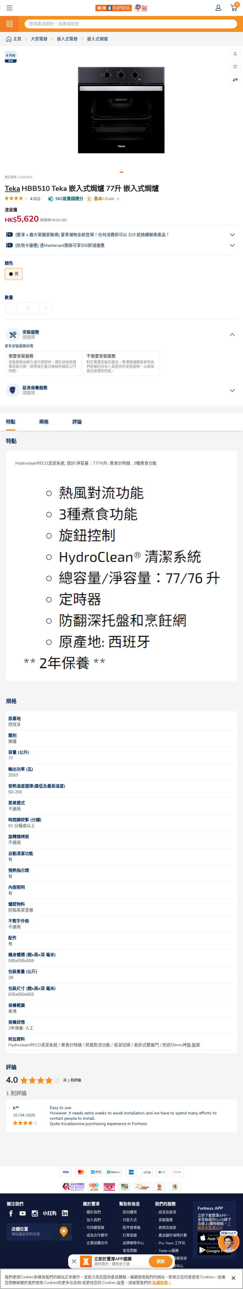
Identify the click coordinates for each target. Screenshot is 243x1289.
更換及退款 (167, 1227)
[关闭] (233, 1278)
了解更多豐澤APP (214, 1226)
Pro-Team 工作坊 (172, 1243)
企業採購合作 (97, 1243)
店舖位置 (20, 1229)
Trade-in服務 (169, 1250)
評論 (77, 422)
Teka (12, 188)
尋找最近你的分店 (26, 1234)
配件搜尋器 (131, 1227)
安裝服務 (166, 1220)
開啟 (160, 1261)
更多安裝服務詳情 (19, 346)
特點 (10, 422)
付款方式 (130, 1220)
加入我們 (94, 1220)
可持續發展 (95, 1227)
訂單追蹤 (130, 1235)
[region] (121, 1279)
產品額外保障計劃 (173, 1235)
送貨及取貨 (167, 1212)
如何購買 (130, 1212)
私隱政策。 (162, 1282)
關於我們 (94, 1212)
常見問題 (130, 1250)
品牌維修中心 (133, 1243)
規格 (44, 422)
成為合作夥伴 (97, 1235)
